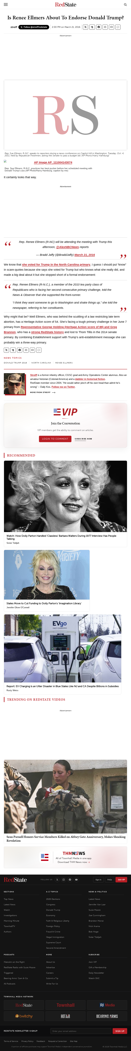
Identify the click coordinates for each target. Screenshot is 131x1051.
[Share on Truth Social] (92, 27)
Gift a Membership (97, 967)
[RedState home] (15, 879)
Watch (7, 910)
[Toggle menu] (6, 4)
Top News (8, 899)
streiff (14, 27)
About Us (50, 962)
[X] (57, 879)
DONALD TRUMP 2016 (15, 363)
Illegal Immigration (55, 937)
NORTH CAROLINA (41, 363)
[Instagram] (63, 879)
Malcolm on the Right (14, 962)
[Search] (125, 4)
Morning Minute (11, 921)
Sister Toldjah (13, 543)
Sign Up (120, 1031)
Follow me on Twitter (63, 386)
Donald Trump (53, 910)
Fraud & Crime (53, 931)
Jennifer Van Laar (97, 904)
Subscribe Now (83, 439)
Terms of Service (11, 1041)
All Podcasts (9, 983)
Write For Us (52, 983)
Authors (7, 931)
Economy (50, 915)
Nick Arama (94, 926)
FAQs (109, 880)
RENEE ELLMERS (64, 363)
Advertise (50, 967)
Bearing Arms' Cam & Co (16, 978)
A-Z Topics (52, 892)
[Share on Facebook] (98, 27)
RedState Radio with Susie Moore (19, 967)
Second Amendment (56, 948)
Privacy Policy (27, 1041)
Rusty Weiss (12, 690)
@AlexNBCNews (67, 247)
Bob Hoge (93, 931)
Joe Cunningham (97, 915)
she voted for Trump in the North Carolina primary (56, 264)
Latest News (9, 904)
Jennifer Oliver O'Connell (18, 607)
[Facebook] (70, 879)
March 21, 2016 (84, 254)
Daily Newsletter (96, 973)
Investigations (10, 915)
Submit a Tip (52, 978)
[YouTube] (76, 879)
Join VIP (121, 880)
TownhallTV (9, 926)
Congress (50, 904)
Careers (50, 973)
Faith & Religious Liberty (57, 921)
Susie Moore (94, 910)
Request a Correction (57, 1041)
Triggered (8, 973)
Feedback (41, 1041)
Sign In (98, 880)
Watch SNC (94, 978)
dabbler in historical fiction (90, 379)
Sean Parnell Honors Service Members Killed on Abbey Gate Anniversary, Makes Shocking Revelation (66, 838)
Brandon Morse (96, 921)
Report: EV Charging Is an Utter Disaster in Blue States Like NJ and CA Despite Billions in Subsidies (63, 686)
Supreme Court (53, 942)
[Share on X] (85, 27)
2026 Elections (53, 899)
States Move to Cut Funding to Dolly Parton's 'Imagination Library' (44, 603)
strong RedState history (47, 332)
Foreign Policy (53, 926)
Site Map (73, 1041)
